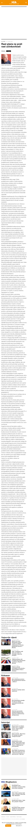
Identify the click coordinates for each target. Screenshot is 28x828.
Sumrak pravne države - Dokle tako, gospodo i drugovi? (18, 801)
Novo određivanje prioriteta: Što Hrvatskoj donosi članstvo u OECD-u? (18, 680)
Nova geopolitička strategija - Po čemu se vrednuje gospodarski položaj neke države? (18, 702)
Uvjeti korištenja (13, 816)
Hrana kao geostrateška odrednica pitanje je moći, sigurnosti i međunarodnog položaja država (18, 713)
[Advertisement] (14, 23)
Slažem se (8, 825)
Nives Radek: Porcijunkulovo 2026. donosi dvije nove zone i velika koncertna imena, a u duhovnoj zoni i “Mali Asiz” (18, 752)
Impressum (3, 816)
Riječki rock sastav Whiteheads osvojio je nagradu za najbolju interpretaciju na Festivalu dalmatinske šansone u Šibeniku (18, 644)
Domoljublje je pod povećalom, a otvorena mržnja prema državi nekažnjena (18, 787)
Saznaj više (18, 825)
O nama (7, 816)
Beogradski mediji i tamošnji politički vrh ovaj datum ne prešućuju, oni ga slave (18, 809)
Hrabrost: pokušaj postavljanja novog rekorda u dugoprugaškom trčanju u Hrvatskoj (18, 668)
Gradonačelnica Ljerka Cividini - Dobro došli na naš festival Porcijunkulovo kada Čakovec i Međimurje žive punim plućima (18, 743)
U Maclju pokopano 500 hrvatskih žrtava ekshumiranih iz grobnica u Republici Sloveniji (18, 661)
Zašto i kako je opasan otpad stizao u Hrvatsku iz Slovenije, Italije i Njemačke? (18, 794)
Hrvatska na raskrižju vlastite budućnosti (18, 690)
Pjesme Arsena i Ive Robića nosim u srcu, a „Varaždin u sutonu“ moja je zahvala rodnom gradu (18, 728)
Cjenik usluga (19, 816)
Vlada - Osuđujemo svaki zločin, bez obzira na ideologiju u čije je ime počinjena (17, 653)
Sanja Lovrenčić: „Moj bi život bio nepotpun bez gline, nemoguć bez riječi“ (18, 735)
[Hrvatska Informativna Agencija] (14, 2)
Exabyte (23, 818)
